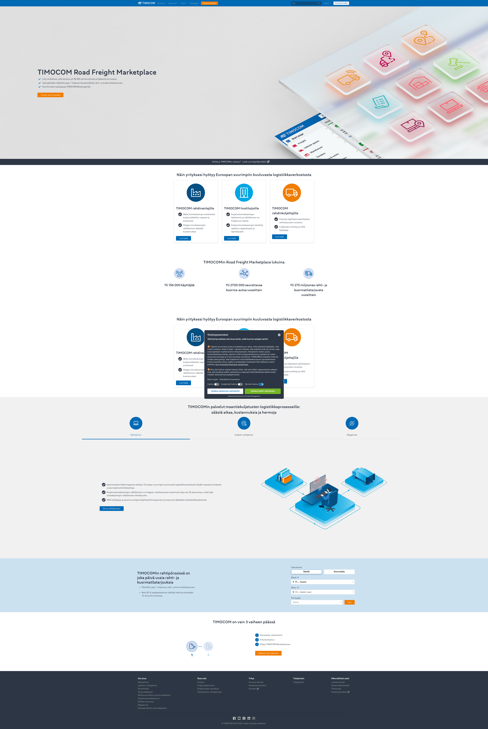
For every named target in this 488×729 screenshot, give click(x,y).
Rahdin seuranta (146, 702)
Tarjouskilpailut (145, 692)
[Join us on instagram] (253, 718)
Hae (350, 602)
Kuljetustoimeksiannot (148, 698)
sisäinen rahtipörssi (147, 686)
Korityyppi (296, 598)
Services (160, 3)
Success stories (256, 682)
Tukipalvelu (194, 3)
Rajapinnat (143, 705)
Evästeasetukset (339, 692)
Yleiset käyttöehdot (340, 686)
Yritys (183, 3)
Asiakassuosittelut (257, 686)
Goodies (252, 689)
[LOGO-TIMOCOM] (146, 3)
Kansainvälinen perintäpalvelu (152, 708)
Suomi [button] (326, 3)
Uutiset (200, 682)
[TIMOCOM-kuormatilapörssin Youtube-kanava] (239, 718)
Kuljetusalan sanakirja (208, 689)
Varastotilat (143, 689)
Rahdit (306, 572)
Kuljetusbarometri (206, 686)
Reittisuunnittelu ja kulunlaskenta (154, 695)
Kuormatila (339, 572)
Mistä (293, 578)
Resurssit (172, 3)
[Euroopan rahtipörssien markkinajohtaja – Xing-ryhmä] (244, 718)
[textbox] (306, 3)
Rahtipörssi (143, 682)
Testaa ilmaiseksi (209, 3)
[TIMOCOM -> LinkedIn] (249, 718)
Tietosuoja (336, 689)
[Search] (319, 3)
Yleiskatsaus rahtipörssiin (209, 692)
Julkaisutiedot (338, 682)
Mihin (293, 588)
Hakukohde (296, 567)
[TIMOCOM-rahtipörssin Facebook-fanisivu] (235, 718)
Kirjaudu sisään (341, 3)
